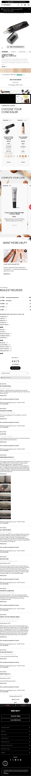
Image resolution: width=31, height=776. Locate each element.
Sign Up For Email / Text (6, 745)
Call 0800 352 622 (15, 720)
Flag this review (4, 427)
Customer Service (5, 727)
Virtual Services (5, 738)
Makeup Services (5, 741)
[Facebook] (10, 760)
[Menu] (28, 5)
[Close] (27, 771)
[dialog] (8, 138)
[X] (13, 760)
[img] (9, 128)
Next (15, 702)
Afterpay (3, 752)
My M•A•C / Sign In (5, 749)
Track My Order (15, 716)
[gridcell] (2, 70)
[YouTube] (15, 760)
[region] (16, 772)
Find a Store (4, 734)
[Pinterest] (20, 760)
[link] (7, 274)
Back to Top (15, 699)
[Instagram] (18, 760)
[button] (28, 5)
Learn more (6, 773)
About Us (3, 731)
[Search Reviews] (1, 377)
